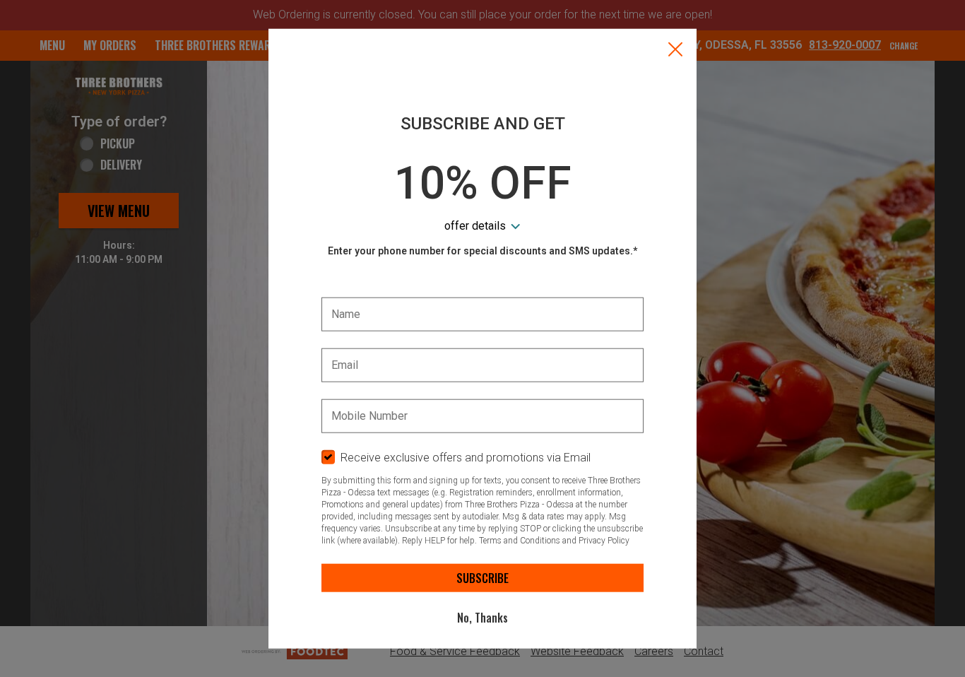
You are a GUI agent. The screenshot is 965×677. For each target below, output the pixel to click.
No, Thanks (482, 617)
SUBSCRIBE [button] (482, 578)
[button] (675, 51)
